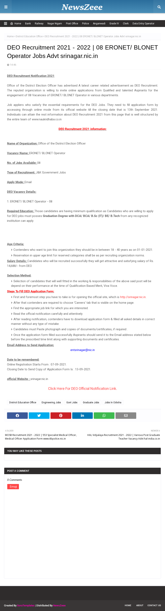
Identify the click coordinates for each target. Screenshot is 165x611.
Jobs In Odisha (113, 402)
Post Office (72, 23)
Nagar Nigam (54, 23)
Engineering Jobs (51, 402)
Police (85, 23)
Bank (28, 23)
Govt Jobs (71, 402)
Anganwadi (99, 23)
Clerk (126, 23)
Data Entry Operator (143, 23)
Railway (39, 23)
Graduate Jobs (91, 402)
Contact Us (154, 605)
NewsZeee (59, 605)
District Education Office (29, 36)
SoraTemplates (26, 605)
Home (17, 23)
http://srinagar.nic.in (133, 297)
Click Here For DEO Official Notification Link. (82, 388)
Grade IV (114, 23)
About (139, 605)
